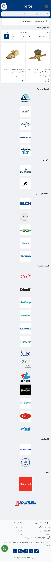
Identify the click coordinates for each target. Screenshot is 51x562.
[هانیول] (25, 484)
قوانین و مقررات (44, 530)
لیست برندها (43, 89)
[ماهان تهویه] (25, 462)
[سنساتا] (25, 363)
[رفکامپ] (25, 302)
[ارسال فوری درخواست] (4, 548)
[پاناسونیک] (25, 243)
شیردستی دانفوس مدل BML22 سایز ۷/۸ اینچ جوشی (39, 70)
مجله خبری (19, 527)
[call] (20, 551)
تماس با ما (19, 530)
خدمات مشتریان (40, 523)
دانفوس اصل (26, 21)
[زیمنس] (25, 315)
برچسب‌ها (38, 21)
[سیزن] (25, 376)
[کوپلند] (25, 449)
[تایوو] (25, 256)
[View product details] (48, 81)
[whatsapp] (25, 551)
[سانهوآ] (25, 341)
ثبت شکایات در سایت (42, 534)
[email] (14, 551)
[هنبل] (25, 503)
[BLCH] (25, 203)
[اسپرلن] (25, 150)
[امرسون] (25, 170)
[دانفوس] (25, 276)
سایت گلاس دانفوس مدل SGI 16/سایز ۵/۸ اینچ (14, 70)
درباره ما (20, 534)
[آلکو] (25, 124)
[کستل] (25, 429)
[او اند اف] (25, 183)
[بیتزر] (25, 229)
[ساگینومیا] (25, 328)
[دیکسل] (25, 289)
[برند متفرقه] (25, 216)
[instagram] (31, 551)
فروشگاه (16, 523)
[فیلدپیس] (25, 390)
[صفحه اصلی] (47, 21)
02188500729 (29, 538)
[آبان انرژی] (25, 98)
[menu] (47, 6)
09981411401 (41, 538)
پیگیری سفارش (44, 527)
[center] (47, 13)
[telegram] (36, 551)
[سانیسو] (25, 352)
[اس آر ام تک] (25, 137)
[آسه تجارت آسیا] (25, 111)
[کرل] (25, 416)
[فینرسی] (25, 403)
